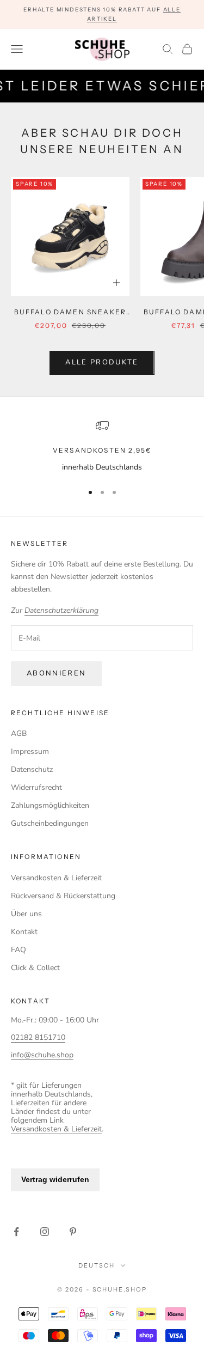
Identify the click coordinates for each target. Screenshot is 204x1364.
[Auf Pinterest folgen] (72, 1231)
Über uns (26, 914)
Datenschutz (32, 769)
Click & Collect (35, 968)
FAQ (18, 950)
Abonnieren (56, 673)
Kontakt (24, 932)
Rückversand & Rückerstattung (63, 896)
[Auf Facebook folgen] (16, 1231)
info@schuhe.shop (42, 1055)
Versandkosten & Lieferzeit (56, 878)
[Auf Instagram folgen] (44, 1231)
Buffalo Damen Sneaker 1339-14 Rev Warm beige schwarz (70, 313)
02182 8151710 (38, 1037)
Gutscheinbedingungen (50, 823)
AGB (19, 733)
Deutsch (96, 1265)
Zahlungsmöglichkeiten (50, 805)
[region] (102, 446)
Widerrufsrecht (36, 787)
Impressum (30, 751)
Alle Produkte (101, 362)
